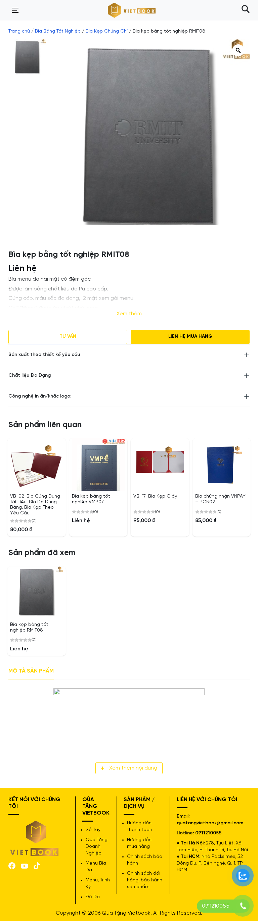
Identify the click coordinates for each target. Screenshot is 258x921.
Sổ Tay (93, 829)
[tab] (31, 671)
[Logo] (34, 837)
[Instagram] (36, 865)
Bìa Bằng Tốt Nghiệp (58, 31)
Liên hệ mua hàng (190, 336)
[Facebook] (11, 865)
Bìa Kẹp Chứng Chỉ (107, 31)
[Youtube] (24, 865)
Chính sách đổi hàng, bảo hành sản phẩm (144, 880)
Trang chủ (19, 31)
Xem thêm (129, 314)
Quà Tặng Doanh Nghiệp (97, 846)
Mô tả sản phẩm (31, 671)
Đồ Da (93, 897)
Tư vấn (67, 336)
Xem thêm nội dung (133, 768)
